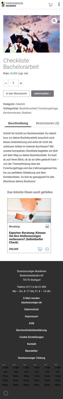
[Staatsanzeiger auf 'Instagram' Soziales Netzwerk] (15, 376)
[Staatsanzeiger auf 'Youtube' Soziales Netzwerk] (57, 376)
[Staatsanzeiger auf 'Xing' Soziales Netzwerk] (26, 376)
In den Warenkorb (16, 93)
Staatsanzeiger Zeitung (31, 357)
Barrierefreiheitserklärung (31, 330)
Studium (26, 112)
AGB (31, 323)
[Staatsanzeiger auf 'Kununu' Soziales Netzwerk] (47, 376)
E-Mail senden (31, 298)
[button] (54, 21)
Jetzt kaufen (41, 93)
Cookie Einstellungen (31, 337)
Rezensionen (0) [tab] (47, 123)
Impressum (31, 316)
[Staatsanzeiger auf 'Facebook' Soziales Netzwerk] (5, 376)
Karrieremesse (12, 112)
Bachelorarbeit (28, 108)
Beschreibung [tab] (18, 123)
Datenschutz (31, 309)
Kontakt (31, 343)
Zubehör (20, 104)
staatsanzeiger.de (31, 302)
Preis (6, 73)
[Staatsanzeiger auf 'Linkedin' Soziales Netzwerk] (37, 376)
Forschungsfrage (48, 108)
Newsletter (31, 350)
